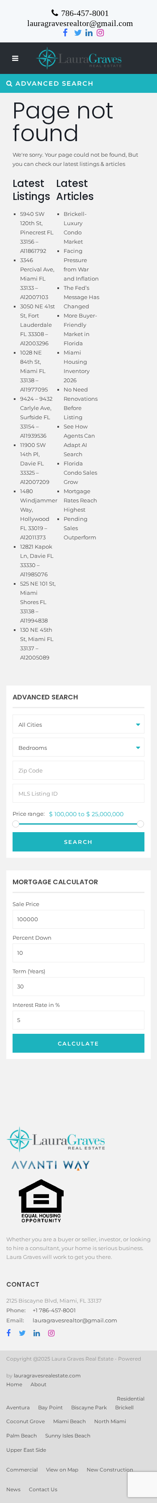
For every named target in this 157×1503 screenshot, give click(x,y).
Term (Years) (29, 971)
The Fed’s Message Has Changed (81, 297)
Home (14, 1384)
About (38, 1384)
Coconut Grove (25, 1421)
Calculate (78, 1043)
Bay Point (50, 1407)
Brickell (124, 1407)
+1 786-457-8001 (54, 1310)
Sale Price (26, 904)
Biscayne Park (89, 1407)
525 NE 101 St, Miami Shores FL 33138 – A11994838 (38, 602)
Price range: (29, 814)
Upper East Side (26, 1450)
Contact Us (43, 1489)
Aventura (18, 1407)
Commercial (22, 1469)
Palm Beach (21, 1435)
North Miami (110, 1421)
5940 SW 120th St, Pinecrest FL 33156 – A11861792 (37, 232)
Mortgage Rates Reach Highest (80, 500)
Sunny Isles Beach (67, 1435)
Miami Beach (69, 1421)
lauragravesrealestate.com (47, 1375)
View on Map (62, 1469)
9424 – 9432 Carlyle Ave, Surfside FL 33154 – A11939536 (36, 417)
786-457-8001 (85, 13)
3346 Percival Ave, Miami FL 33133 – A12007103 (37, 278)
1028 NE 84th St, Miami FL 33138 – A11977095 (34, 371)
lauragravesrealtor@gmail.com (75, 1320)
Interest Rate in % (36, 1005)
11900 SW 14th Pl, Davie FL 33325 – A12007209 (34, 463)
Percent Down (32, 938)
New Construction (110, 1469)
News (13, 1489)
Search (78, 841)
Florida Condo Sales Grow (80, 472)
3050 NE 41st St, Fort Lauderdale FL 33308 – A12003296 (37, 325)
